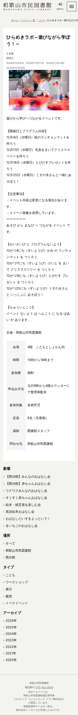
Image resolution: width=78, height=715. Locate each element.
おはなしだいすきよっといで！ (28, 519)
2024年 (11, 633)
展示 (9, 589)
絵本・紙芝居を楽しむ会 (23, 505)
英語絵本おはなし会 (20, 512)
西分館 (10, 557)
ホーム (14, 20)
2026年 (11, 620)
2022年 (11, 647)
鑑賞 (9, 596)
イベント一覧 (28, 20)
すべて (10, 543)
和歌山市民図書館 (18, 550)
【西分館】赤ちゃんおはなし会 (28, 484)
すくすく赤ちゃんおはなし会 (26, 498)
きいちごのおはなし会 (22, 526)
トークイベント (17, 603)
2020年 (11, 660)
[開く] (71, 6)
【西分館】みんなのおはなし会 (28, 476)
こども (41, 20)
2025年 (11, 627)
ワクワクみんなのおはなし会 (26, 491)
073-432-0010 (44, 687)
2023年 (11, 640)
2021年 (11, 653)
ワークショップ (17, 582)
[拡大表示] (39, 90)
